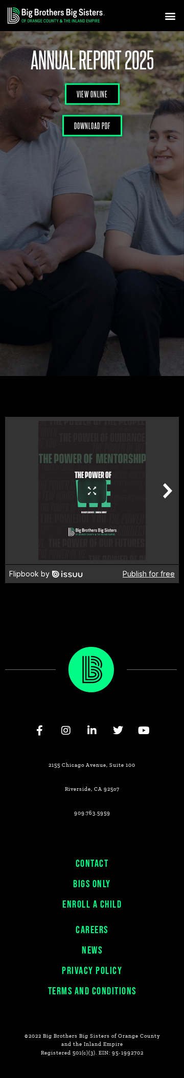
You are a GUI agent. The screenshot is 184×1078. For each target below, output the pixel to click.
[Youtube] (144, 730)
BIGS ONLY (92, 884)
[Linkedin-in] (92, 730)
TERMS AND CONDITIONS (92, 991)
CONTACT (92, 864)
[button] (170, 15)
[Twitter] (118, 730)
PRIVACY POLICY (92, 971)
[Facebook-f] (40, 730)
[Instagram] (66, 730)
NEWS (92, 950)
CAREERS (92, 930)
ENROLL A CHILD (92, 904)
